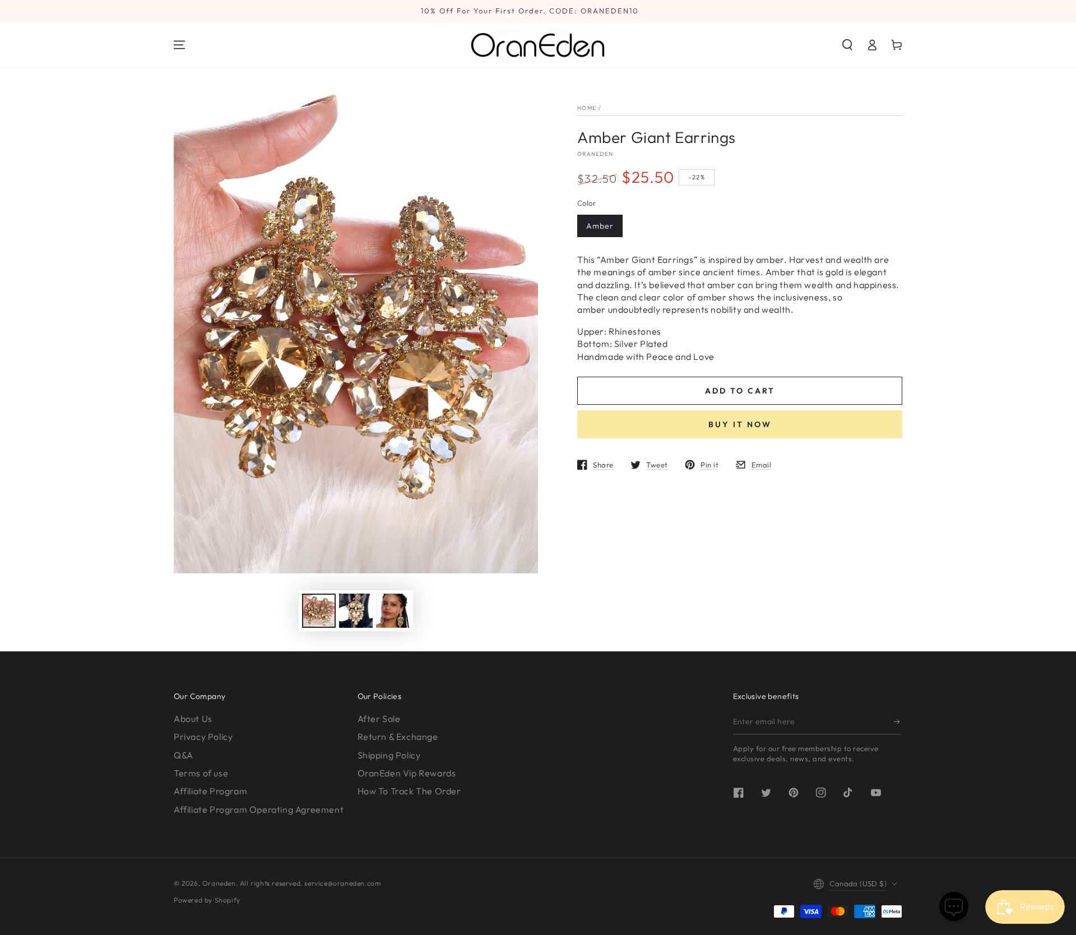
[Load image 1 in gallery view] (319, 611)
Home (586, 108)
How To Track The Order (409, 791)
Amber (600, 226)
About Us (193, 718)
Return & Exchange (398, 736)
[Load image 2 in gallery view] (356, 611)
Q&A (183, 755)
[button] (847, 45)
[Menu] (179, 45)
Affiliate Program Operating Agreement (259, 809)
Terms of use (201, 773)
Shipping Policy (389, 755)
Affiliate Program (210, 791)
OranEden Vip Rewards (407, 773)
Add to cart (740, 391)
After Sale (379, 718)
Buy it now (740, 424)
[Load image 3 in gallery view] (393, 611)
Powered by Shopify (207, 900)
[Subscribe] (897, 722)
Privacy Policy (203, 736)
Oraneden (595, 154)
